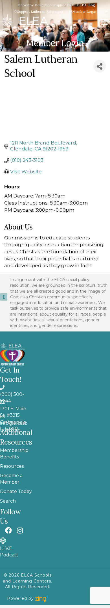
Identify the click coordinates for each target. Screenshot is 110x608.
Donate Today (16, 491)
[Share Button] (99, 66)
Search (8, 501)
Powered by (21, 598)
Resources (12, 466)
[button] (8, 530)
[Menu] (104, 22)
